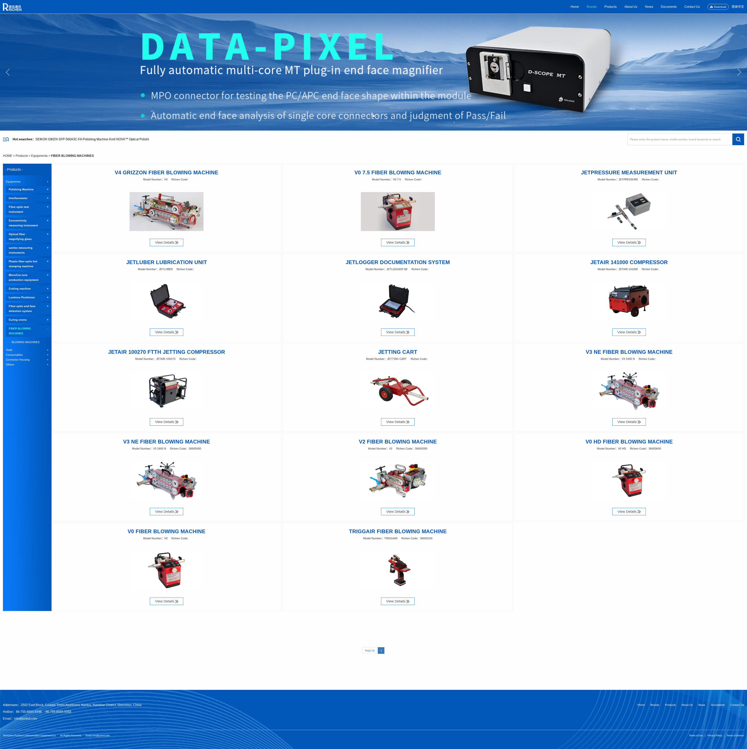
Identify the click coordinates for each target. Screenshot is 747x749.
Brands (592, 6)
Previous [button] (8, 72)
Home (575, 6)
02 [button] (373, 116)
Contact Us (692, 6)
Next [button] (739, 72)
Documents (669, 6)
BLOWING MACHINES (25, 342)
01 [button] (370, 116)
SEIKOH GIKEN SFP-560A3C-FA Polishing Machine (71, 139)
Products (610, 6)
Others (10, 364)
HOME (7, 155)
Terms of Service (735, 735)
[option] (373, 72)
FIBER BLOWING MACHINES (72, 155)
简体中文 (738, 6)
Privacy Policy (714, 735)
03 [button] (377, 116)
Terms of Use (696, 735)
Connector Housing (18, 359)
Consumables (14, 354)
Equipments (39, 155)
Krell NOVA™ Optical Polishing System (136, 139)
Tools (9, 349)
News (649, 6)
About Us (630, 6)
